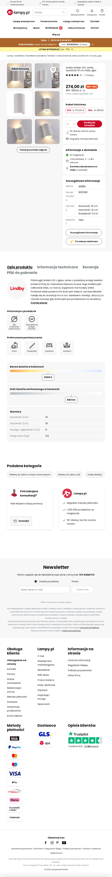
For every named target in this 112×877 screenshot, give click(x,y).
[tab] (20, 267)
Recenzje (91, 267)
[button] (19, 103)
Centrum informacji (79, 660)
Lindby (82, 186)
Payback (42, 690)
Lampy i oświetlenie (15, 55)
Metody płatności (17, 696)
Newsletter (43, 670)
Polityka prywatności (80, 670)
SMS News (43, 675)
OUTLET (95, 28)
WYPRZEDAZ (74, 44)
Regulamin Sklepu (78, 665)
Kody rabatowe (46, 685)
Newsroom (43, 704)
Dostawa (12, 702)
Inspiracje (43, 695)
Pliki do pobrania (22, 272)
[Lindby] (17, 288)
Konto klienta (14, 715)
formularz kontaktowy (89, 627)
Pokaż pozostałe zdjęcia (33, 149)
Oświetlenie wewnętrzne (36, 55)
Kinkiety (51, 55)
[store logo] (18, 12)
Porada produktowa (86, 241)
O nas (40, 656)
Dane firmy (74, 675)
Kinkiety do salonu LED (69, 474)
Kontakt (11, 669)
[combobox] (50, 12)
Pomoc (11, 674)
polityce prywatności (71, 630)
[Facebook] (47, 843)
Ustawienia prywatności (21, 848)
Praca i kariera (45, 680)
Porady (41, 699)
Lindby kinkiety (95, 474)
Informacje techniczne (57, 267)
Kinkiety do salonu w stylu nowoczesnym (30, 474)
